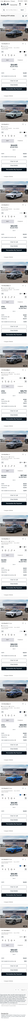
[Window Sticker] (26, 55)
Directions (7, 1)
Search (22, 10)
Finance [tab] (20, 60)
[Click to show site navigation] (25, 4)
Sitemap (14, 1015)
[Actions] (25, 44)
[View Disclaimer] (14, 55)
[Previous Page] (16, 990)
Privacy (18, 1015)
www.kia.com (6, 1017)
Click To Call (14, 81)
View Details (14, 85)
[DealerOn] (4, 1013)
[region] (14, 74)
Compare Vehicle (8, 96)
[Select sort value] (26, 16)
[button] (2, 1)
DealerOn (11, 1015)
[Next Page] (18, 990)
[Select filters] (23, 16)
